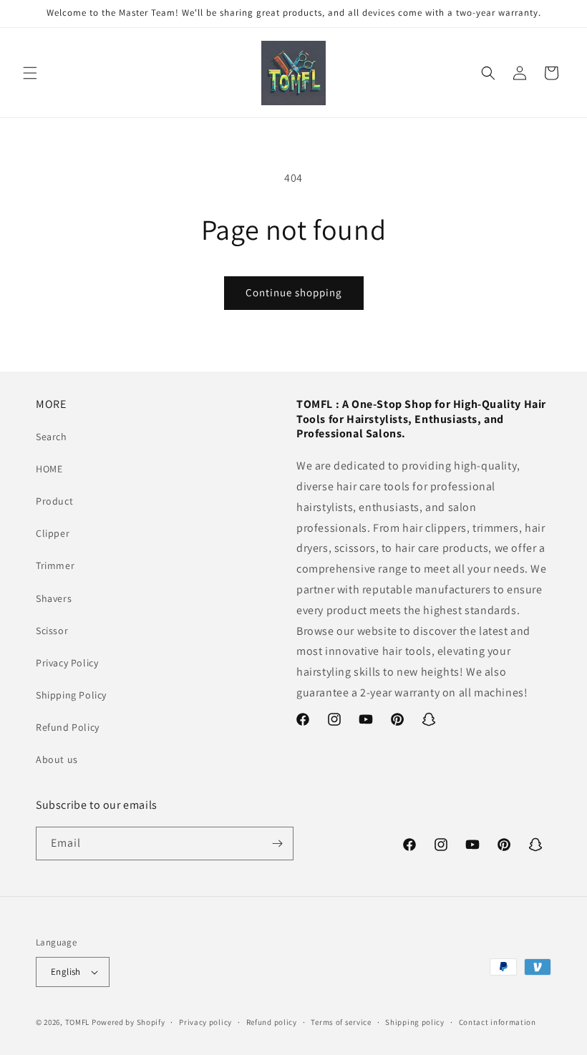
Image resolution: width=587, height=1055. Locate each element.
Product (54, 501)
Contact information (497, 1022)
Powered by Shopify (128, 1022)
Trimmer (55, 565)
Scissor (52, 630)
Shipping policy (415, 1022)
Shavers (54, 598)
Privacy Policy (67, 662)
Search (51, 436)
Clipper (52, 533)
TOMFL (77, 1022)
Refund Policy (68, 727)
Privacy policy (205, 1022)
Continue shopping (294, 292)
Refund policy (271, 1022)
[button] (30, 73)
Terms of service (341, 1022)
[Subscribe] (277, 843)
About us (57, 759)
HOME (49, 468)
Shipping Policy (71, 695)
